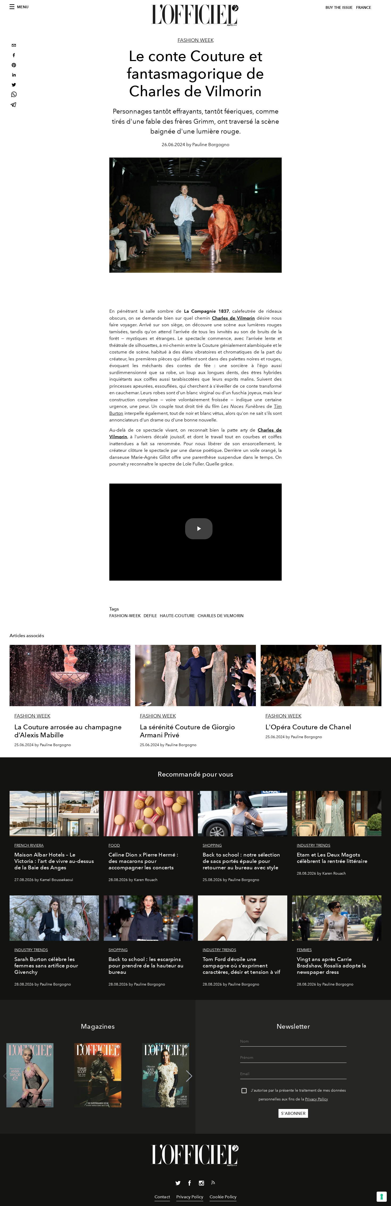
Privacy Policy (316, 1099)
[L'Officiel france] (195, 15)
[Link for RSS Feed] (213, 1183)
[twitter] (14, 85)
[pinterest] (14, 66)
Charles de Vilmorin (221, 615)
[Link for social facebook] (189, 1184)
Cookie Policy (223, 1196)
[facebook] (14, 56)
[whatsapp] (14, 95)
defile (150, 615)
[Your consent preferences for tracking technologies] (382, 1197)
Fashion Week (196, 40)
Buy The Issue (339, 7)
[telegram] (14, 105)
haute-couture (177, 615)
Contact (162, 1196)
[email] (14, 46)
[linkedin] (14, 76)
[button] (189, 1076)
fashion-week (125, 615)
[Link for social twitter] (178, 1184)
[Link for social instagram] (201, 1184)
